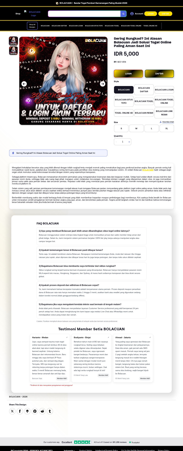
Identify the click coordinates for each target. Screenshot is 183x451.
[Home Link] (33, 13)
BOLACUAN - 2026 (18, 397)
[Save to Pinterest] (35, 411)
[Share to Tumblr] (50, 411)
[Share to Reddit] (42, 411)
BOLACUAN (147, 170)
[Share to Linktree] (27, 411)
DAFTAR (165, 14)
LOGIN (151, 14)
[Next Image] (102, 84)
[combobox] (84, 14)
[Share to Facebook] (20, 411)
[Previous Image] (24, 84)
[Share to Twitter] (12, 411)
